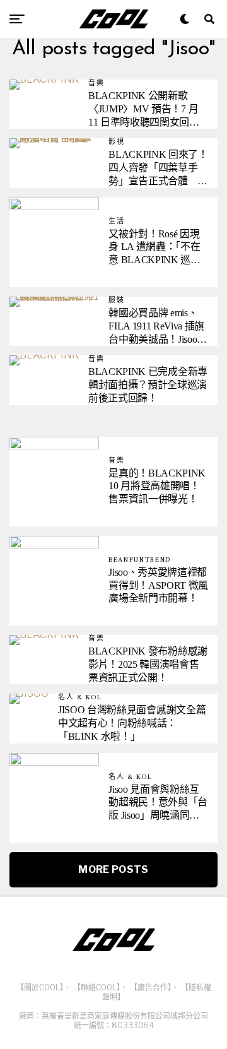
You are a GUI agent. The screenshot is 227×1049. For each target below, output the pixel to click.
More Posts (113, 869)
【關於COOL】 (40, 987)
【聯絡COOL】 (96, 987)
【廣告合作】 (151, 987)
